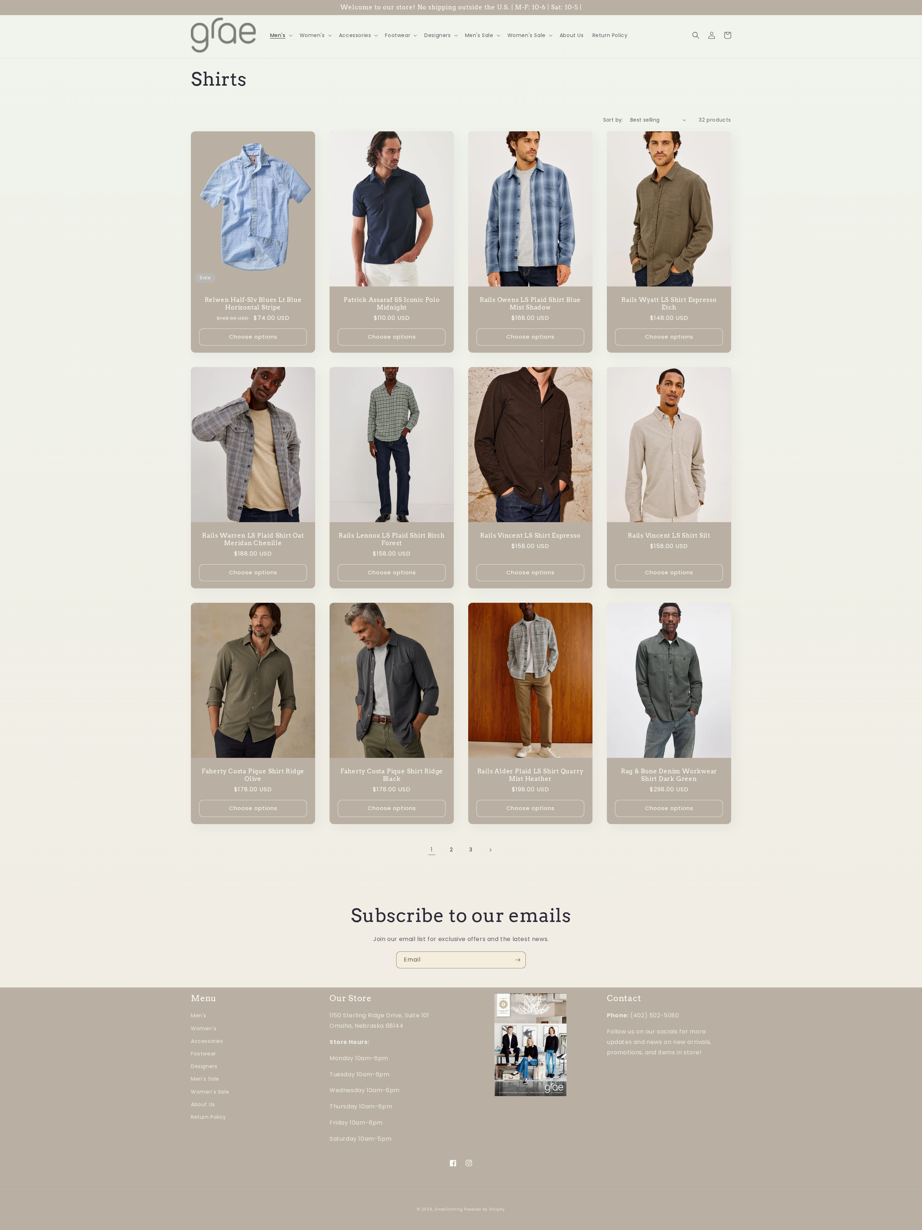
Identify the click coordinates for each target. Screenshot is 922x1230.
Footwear (203, 1053)
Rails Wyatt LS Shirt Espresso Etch (669, 303)
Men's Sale (205, 1078)
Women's (203, 1028)
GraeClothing (448, 1209)
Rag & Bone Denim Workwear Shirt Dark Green (669, 775)
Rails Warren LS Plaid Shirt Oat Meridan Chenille (253, 539)
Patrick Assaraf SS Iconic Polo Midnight (391, 303)
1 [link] (432, 849)
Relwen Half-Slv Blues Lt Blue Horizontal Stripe (253, 303)
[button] (280, 35)
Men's (198, 1015)
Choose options (253, 336)
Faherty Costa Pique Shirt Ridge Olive (253, 775)
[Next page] (490, 850)
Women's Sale (210, 1091)
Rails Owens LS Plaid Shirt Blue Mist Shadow (530, 303)
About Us (203, 1104)
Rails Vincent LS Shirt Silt (669, 535)
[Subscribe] (517, 959)
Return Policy (208, 1117)
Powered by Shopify (484, 1209)
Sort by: (613, 119)
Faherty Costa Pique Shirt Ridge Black (391, 775)
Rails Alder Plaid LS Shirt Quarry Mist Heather (530, 775)
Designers (204, 1066)
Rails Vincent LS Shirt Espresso (530, 535)
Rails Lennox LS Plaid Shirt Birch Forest (392, 539)
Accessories (207, 1041)
